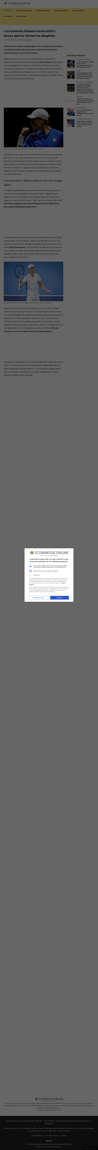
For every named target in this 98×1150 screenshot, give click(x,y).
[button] (49, 575)
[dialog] (49, 575)
